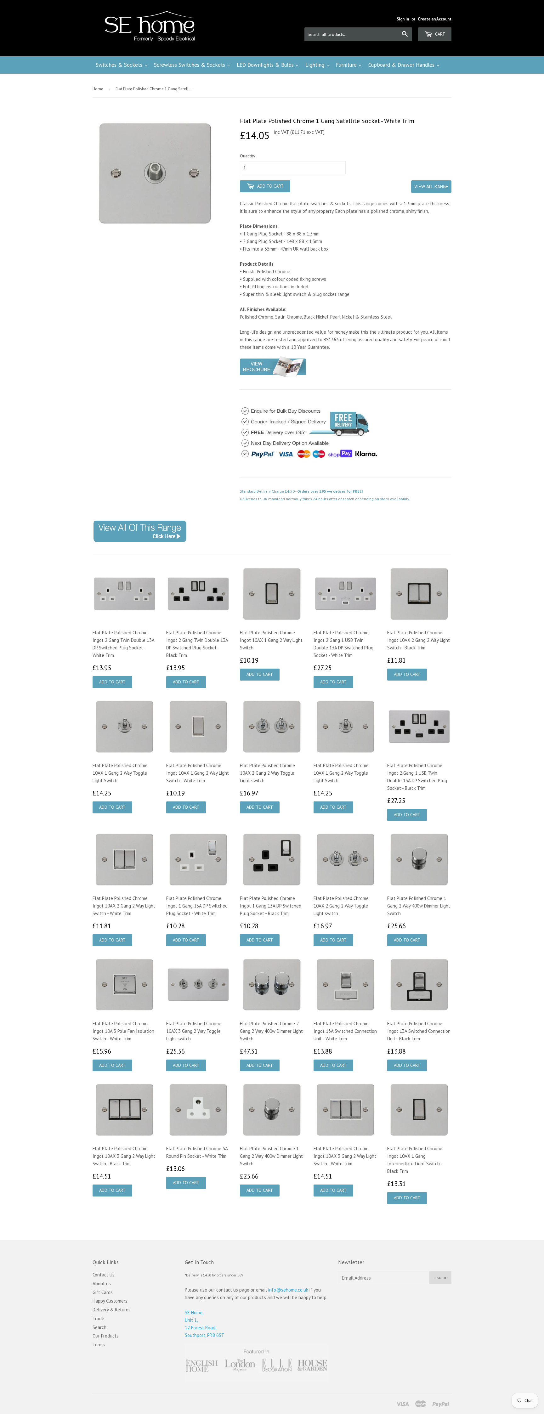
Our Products (106, 1336)
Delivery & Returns (112, 1310)
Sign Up (440, 1277)
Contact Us (104, 1275)
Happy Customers (110, 1301)
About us (102, 1284)
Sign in (403, 19)
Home (98, 89)
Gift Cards (103, 1292)
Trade (98, 1318)
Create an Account (434, 19)
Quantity (247, 156)
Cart (439, 34)
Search (99, 1327)
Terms (99, 1345)
